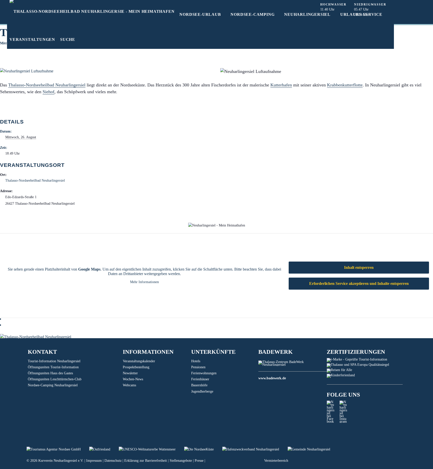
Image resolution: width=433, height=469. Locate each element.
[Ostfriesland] (104, 449)
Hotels (195, 361)
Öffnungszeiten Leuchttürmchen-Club (54, 379)
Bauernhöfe (199, 385)
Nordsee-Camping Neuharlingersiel (53, 385)
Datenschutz (113, 460)
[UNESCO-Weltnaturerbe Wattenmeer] (151, 449)
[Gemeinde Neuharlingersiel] (313, 449)
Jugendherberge (202, 391)
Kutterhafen (281, 84)
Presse (199, 460)
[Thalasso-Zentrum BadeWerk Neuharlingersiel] (292, 365)
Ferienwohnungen (203, 373)
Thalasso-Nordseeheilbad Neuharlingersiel (46, 84)
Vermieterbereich (276, 460)
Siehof (48, 91)
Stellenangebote (181, 460)
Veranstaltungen (32, 39)
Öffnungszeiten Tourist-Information (53, 367)
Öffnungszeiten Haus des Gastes (50, 373)
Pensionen (198, 367)
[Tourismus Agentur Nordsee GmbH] (58, 449)
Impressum (94, 460)
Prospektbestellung (136, 367)
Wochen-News (133, 379)
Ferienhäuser (200, 379)
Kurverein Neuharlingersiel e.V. (60, 460)
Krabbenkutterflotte (345, 84)
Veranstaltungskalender (139, 361)
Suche (67, 39)
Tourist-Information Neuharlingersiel (54, 361)
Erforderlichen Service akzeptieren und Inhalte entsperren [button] (359, 283)
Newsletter (130, 373)
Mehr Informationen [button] (144, 282)
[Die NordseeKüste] (203, 449)
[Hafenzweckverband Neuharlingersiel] (255, 449)
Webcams (129, 385)
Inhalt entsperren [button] (359, 267)
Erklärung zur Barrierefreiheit (145, 460)
